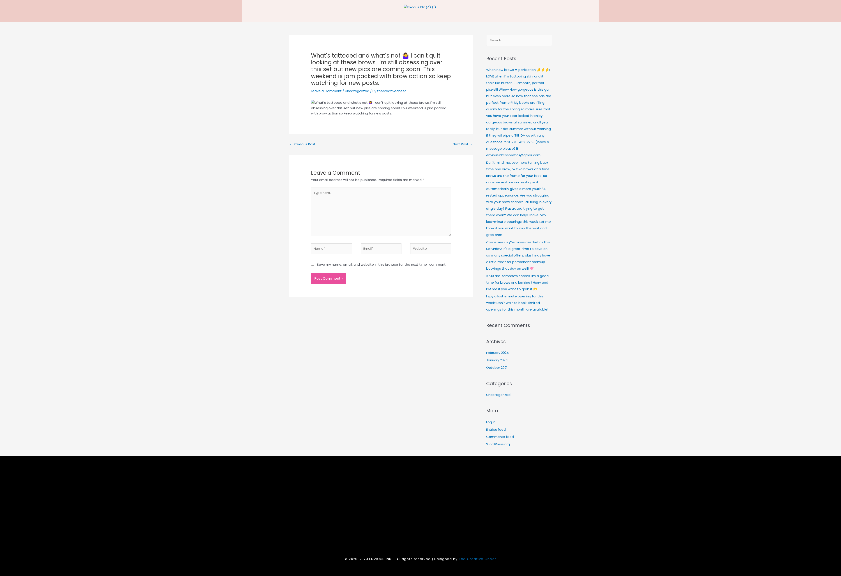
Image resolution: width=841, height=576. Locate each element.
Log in (490, 422)
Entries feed (496, 429)
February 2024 (497, 352)
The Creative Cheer (477, 559)
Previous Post (303, 144)
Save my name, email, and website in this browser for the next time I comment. (381, 264)
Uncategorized (357, 91)
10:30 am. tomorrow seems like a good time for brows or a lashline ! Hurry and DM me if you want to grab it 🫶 (517, 282)
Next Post (463, 144)
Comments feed (500, 436)
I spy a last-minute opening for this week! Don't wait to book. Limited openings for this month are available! (517, 303)
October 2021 (496, 367)
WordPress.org (498, 444)
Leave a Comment (326, 91)
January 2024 (497, 360)
